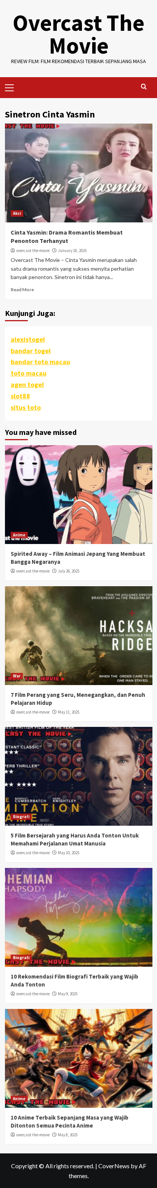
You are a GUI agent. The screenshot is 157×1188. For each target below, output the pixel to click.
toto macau (28, 373)
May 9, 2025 (67, 993)
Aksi (17, 213)
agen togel (27, 384)
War (17, 676)
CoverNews (114, 1165)
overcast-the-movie (33, 250)
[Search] (144, 87)
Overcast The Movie (78, 34)
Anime (19, 535)
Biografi (21, 816)
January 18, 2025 (72, 250)
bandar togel (31, 350)
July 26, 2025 (68, 571)
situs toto (26, 407)
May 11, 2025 (68, 712)
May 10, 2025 (68, 852)
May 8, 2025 (67, 1134)
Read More (22, 289)
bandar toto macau (40, 361)
